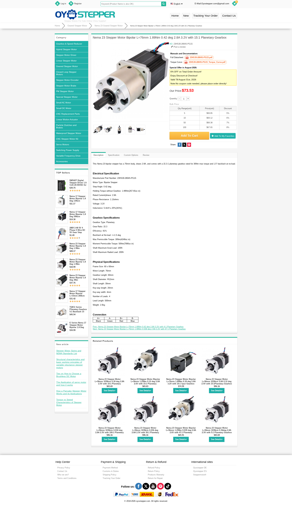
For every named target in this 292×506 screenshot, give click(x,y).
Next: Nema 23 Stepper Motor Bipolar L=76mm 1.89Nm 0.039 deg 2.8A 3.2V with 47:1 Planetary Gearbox (139, 329)
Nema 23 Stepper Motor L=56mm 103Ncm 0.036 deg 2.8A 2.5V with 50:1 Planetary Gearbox (145, 431)
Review (146, 155)
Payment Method (110, 468)
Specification (113, 155)
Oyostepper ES (200, 471)
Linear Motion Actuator (67, 119)
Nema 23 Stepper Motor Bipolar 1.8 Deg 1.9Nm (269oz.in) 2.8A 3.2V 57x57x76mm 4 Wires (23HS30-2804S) (78, 245)
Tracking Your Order (205, 15)
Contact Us (229, 15)
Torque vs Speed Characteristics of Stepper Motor (69, 402)
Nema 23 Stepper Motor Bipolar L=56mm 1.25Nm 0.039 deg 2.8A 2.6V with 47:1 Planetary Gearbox (181, 431)
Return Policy (154, 471)
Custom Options (131, 155)
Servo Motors (62, 144)
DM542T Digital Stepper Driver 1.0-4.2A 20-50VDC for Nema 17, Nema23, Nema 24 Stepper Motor (78, 182)
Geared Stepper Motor (77, 26)
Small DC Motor (63, 108)
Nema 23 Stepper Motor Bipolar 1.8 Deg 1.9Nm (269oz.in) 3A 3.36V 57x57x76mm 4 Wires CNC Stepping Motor (78, 261)
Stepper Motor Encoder (67, 80)
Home (175, 15)
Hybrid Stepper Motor (66, 49)
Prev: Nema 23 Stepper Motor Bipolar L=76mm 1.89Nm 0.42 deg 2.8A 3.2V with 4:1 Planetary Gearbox (138, 327)
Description (98, 155)
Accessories (62, 161)
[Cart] (234, 4)
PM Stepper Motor (65, 91)
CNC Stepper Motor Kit (67, 139)
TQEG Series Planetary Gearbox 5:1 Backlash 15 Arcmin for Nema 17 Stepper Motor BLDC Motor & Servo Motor (78, 309)
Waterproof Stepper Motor (68, 133)
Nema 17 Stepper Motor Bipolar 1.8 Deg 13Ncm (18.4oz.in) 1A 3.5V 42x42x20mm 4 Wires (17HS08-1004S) (78, 198)
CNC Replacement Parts (68, 114)
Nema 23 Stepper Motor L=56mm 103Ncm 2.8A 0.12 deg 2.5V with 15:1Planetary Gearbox (217, 381)
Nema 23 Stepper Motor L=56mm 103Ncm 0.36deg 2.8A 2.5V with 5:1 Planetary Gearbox (217, 430)
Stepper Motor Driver (66, 55)
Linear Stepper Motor (66, 60)
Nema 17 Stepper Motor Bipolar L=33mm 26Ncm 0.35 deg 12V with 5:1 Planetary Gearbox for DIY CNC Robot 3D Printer (78, 293)
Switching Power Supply (67, 150)
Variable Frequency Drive (68, 156)
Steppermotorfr (199, 475)
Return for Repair (155, 478)
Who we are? (63, 475)
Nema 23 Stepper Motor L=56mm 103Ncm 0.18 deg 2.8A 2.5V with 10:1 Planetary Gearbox (109, 382)
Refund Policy (154, 468)
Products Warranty (156, 475)
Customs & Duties (111, 471)
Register (78, 3)
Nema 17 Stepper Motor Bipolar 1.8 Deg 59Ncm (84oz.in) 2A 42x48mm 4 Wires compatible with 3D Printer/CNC (78, 214)
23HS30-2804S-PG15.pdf (201, 57)
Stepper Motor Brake (66, 85)
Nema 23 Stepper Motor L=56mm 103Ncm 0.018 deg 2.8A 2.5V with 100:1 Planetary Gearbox (109, 431)
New (186, 15)
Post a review (180, 47)
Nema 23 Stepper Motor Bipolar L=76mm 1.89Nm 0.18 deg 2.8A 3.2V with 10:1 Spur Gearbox (181, 381)
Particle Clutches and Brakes (66, 126)
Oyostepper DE (200, 468)
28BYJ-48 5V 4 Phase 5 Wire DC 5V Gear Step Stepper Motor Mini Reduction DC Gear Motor (78, 230)
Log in (63, 3)
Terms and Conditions (66, 478)
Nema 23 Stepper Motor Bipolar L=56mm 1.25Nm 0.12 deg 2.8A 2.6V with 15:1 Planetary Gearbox (145, 382)
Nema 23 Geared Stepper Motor (109, 26)
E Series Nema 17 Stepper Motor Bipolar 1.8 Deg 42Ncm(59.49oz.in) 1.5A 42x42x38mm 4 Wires (78, 325)
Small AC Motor (63, 102)
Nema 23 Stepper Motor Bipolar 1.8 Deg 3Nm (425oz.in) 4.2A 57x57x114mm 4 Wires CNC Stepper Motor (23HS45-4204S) (78, 277)
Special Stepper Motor (67, 97)
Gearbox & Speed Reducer (69, 44)
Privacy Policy (63, 468)
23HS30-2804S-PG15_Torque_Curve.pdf (207, 62)
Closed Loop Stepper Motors (66, 73)
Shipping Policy (109, 475)
